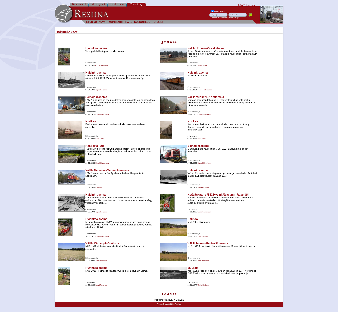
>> (175, 42)
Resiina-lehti (79, 4)
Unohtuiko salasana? (219, 18)
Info (240, 5)
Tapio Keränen (101, 90)
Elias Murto (99, 139)
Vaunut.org (136, 4)
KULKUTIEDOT (143, 22)
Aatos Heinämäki (102, 65)
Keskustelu (117, 4)
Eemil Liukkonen (102, 114)
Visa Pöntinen (203, 236)
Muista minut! (219, 12)
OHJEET (159, 22)
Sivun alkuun (162, 304)
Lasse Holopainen (205, 90)
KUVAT (103, 22)
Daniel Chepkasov (205, 163)
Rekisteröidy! (234, 18)
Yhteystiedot (249, 5)
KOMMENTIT (116, 22)
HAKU (128, 22)
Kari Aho (98, 187)
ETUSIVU (91, 22)
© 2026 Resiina (174, 304)
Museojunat (98, 4)
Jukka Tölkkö (203, 65)
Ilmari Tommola (101, 285)
